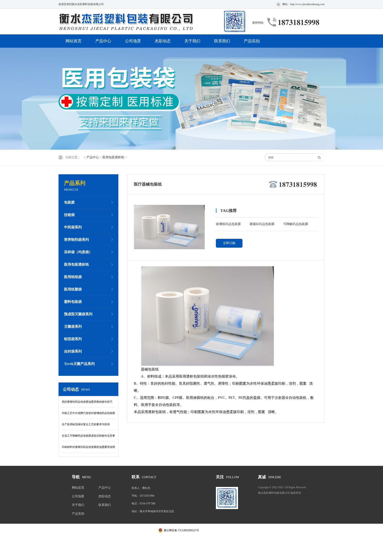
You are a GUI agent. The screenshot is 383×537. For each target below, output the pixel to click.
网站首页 (74, 41)
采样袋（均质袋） (78, 252)
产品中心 (103, 41)
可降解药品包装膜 (295, 224)
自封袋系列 (73, 351)
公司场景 (133, 41)
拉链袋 (69, 215)
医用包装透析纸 (113, 157)
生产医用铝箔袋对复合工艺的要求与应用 (86, 424)
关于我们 (192, 41)
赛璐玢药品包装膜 (262, 224)
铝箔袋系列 (73, 339)
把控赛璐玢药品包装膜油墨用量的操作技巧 (87, 401)
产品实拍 (252, 41)
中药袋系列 (73, 227)
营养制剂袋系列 (76, 239)
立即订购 (229, 243)
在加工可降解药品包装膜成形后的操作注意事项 (88, 437)
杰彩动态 (163, 41)
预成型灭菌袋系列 (78, 314)
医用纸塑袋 (73, 289)
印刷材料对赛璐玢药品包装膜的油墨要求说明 (88, 447)
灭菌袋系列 (73, 326)
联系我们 (222, 41)
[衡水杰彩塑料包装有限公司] (153, 21)
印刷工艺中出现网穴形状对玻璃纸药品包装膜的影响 (88, 415)
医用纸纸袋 (73, 277)
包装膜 (69, 202)
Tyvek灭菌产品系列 (79, 364)
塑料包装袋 (73, 302)
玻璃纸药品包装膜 (228, 224)
